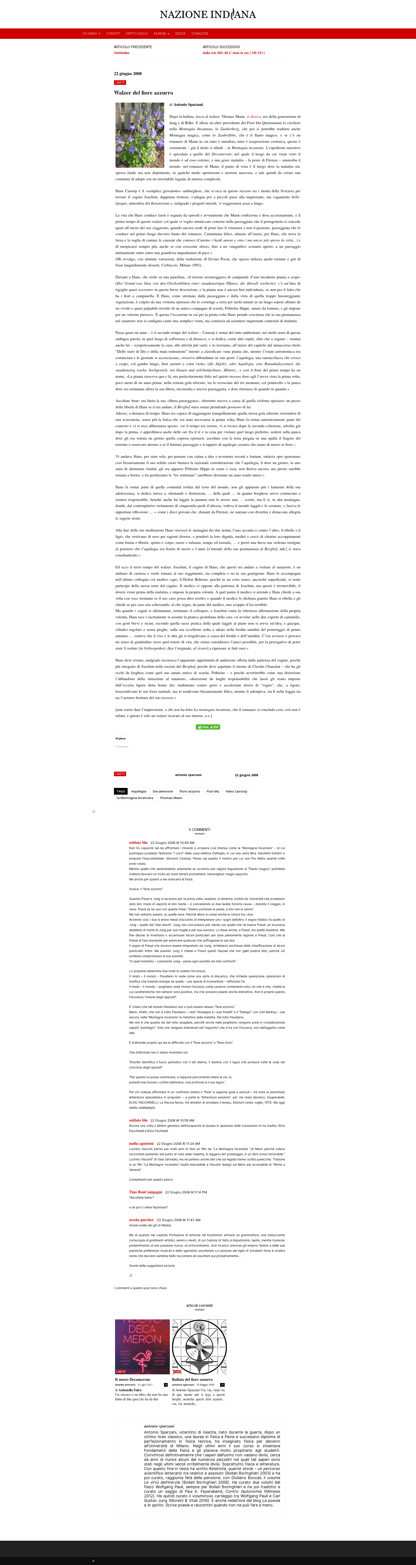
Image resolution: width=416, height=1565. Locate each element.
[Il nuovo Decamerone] (142, 1346)
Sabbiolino (122, 52)
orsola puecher (141, 1219)
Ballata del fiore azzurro (192, 1379)
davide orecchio (125, 1384)
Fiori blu (213, 791)
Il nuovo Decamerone (132, 1379)
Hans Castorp (236, 791)
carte (120, 82)
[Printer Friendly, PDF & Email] (208, 729)
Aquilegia (138, 791)
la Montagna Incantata (135, 798)
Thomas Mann (171, 798)
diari (177, 1371)
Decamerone (163, 791)
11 (222, 1384)
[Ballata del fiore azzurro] (199, 1346)
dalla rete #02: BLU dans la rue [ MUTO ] (234, 52)
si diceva (254, 116)
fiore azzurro (190, 791)
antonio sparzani (188, 775)
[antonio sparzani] (129, 1465)
